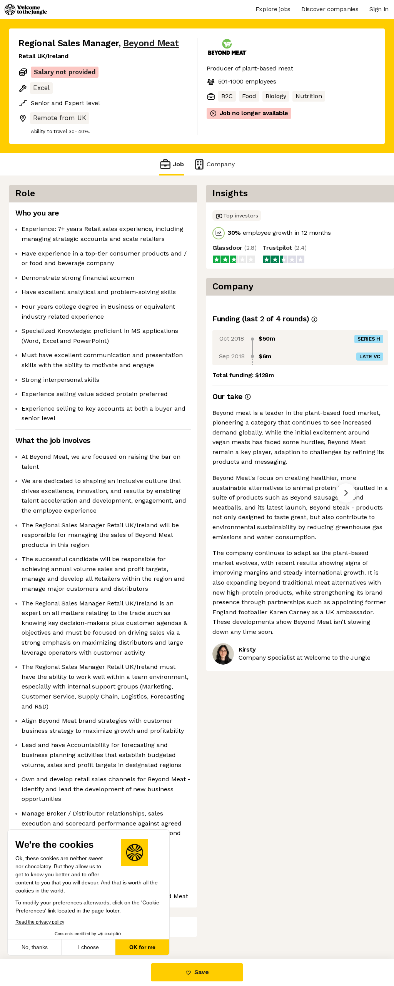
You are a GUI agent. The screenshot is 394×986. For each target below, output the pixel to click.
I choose (88, 947)
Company (221, 164)
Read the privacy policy (39, 922)
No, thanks (35, 947)
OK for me (142, 947)
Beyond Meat (151, 43)
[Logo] (26, 9)
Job (178, 164)
